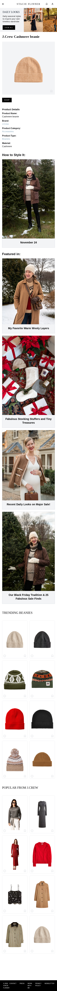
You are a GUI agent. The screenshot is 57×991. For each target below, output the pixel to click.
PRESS (22, 983)
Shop (7, 100)
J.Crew (5, 124)
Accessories (8, 131)
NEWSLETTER (49, 983)
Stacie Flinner (28, 4)
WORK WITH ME (30, 986)
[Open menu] (3, 4)
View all (9, 27)
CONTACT (12, 983)
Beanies (6, 139)
